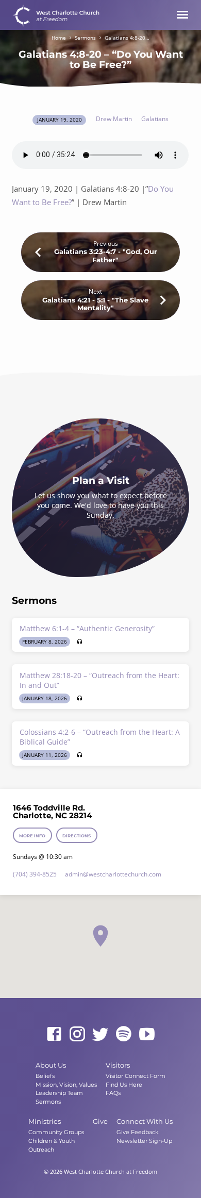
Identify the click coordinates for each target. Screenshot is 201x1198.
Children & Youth (51, 1140)
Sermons (85, 37)
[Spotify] (123, 1034)
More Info (33, 835)
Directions (76, 835)
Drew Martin (114, 118)
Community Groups (56, 1132)
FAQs (113, 1092)
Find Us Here (124, 1084)
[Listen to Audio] (79, 641)
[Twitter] (100, 1034)
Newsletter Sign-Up (144, 1140)
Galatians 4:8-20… (127, 37)
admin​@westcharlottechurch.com (113, 874)
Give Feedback (137, 1132)
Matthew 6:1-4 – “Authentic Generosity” (87, 628)
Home (59, 37)
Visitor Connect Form (135, 1075)
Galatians (155, 118)
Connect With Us (144, 1121)
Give (100, 1121)
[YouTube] (147, 1034)
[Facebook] (54, 1034)
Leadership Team (59, 1092)
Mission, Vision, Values (66, 1084)
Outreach (41, 1149)
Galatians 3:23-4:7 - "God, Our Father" (105, 255)
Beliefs (45, 1075)
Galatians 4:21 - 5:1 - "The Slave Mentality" (95, 304)
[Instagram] (77, 1034)
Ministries (44, 1121)
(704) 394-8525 (35, 874)
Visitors (118, 1065)
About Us (51, 1065)
